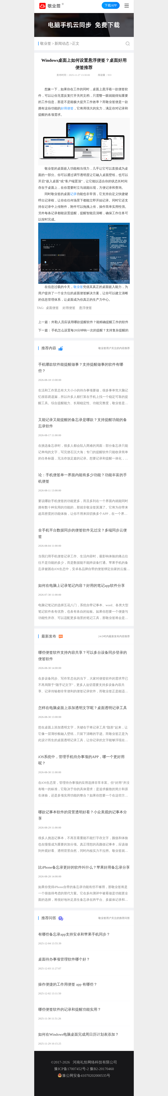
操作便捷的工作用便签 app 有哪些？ (67, 984)
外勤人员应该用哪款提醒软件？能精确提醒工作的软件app (92, 322)
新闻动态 (62, 43)
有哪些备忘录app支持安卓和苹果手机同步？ (74, 934)
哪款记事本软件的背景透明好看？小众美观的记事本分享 (82, 815)
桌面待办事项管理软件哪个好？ (64, 959)
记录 (73, 194)
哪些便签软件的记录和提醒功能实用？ (69, 1009)
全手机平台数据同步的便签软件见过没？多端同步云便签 (82, 533)
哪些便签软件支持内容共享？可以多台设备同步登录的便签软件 (82, 655)
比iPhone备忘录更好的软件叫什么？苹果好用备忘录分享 (84, 867)
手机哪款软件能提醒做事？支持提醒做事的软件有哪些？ (80, 367)
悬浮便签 (85, 308)
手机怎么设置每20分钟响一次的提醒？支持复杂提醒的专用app (95, 330)
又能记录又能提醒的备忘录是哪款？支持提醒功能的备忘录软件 (82, 423)
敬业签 (45, 43)
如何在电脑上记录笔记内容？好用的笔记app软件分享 (81, 585)
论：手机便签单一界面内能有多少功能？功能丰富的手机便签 (82, 478)
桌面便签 (52, 308)
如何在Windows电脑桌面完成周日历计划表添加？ (78, 1034)
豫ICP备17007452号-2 (71, 1069)
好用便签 (67, 108)
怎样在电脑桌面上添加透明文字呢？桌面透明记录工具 (82, 708)
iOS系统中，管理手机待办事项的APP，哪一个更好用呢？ (81, 760)
